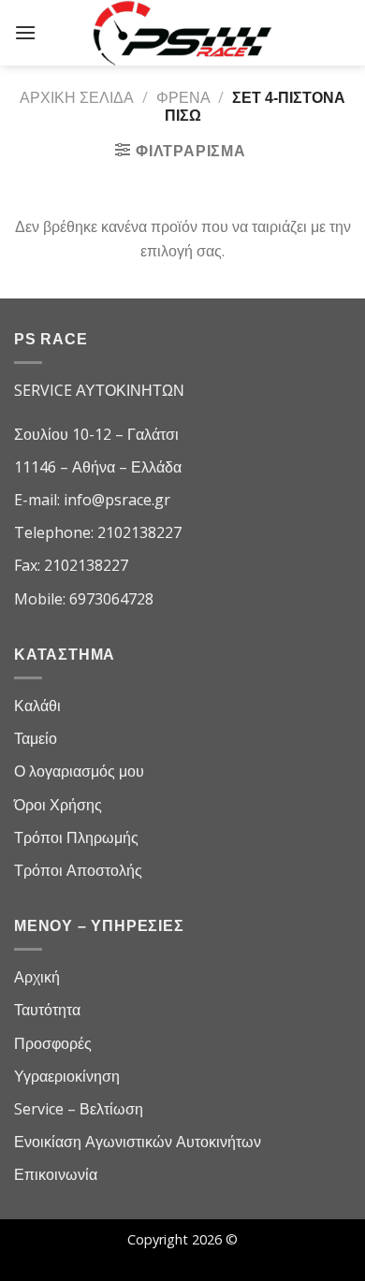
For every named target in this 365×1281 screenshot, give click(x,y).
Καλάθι (37, 705)
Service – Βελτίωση (78, 1109)
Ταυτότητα (47, 1009)
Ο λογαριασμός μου (79, 771)
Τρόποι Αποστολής (78, 870)
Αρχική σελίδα (77, 97)
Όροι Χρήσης (58, 804)
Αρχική (37, 977)
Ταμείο (35, 738)
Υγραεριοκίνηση (67, 1076)
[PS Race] (182, 33)
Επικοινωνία (55, 1174)
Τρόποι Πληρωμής (76, 837)
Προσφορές (53, 1043)
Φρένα (183, 97)
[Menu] (25, 32)
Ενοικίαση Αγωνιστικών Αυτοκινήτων (137, 1141)
